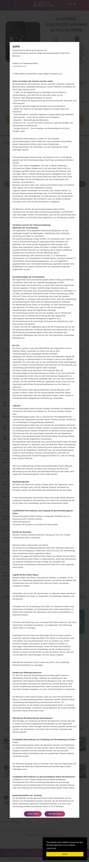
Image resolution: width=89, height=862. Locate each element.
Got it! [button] (64, 854)
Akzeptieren (32, 814)
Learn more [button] (51, 848)
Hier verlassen (55, 814)
